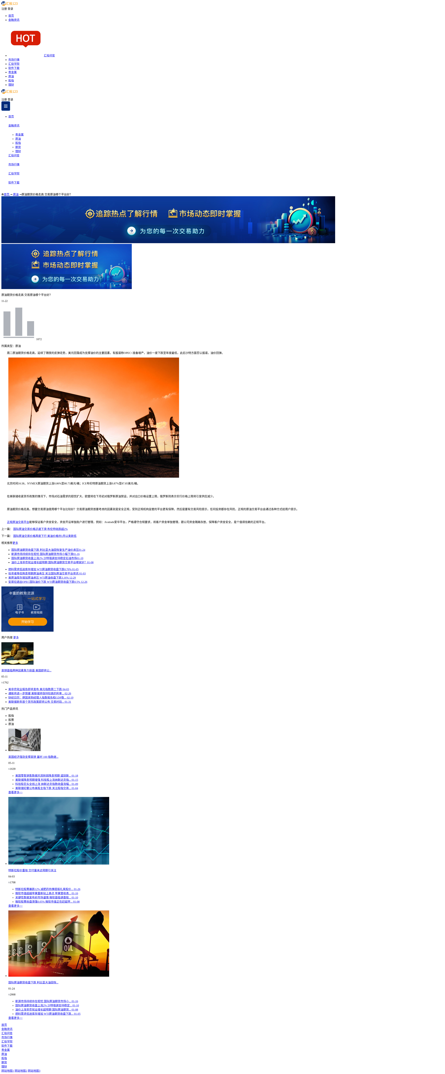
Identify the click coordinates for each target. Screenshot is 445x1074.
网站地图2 (21, 1070)
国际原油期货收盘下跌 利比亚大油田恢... (33, 982)
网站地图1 (7, 1070)
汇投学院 (13, 63)
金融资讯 (13, 19)
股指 (11, 80)
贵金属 (12, 72)
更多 (15, 542)
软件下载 (13, 68)
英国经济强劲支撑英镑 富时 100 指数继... (33, 756)
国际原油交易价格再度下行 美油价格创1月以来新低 (44, 535)
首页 (11, 15)
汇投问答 (49, 55)
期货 (18, 147)
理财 (11, 84)
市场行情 (13, 59)
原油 (11, 76)
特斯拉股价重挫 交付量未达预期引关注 (32, 870)
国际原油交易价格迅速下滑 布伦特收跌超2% (40, 529)
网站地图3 (34, 1070)
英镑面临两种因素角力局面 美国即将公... (26, 670)
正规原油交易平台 (18, 522)
